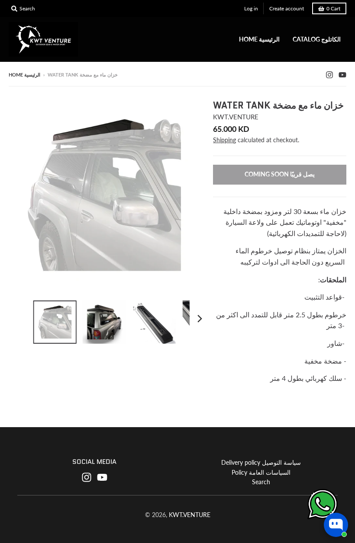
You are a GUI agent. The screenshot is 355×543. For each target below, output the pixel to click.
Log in (251, 8)
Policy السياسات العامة (261, 472)
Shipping (224, 140)
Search (261, 482)
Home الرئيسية (24, 74)
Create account (286, 8)
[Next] (199, 318)
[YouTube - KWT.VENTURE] (342, 74)
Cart (333, 8)
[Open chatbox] (336, 525)
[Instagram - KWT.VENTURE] (329, 74)
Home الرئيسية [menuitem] (259, 39)
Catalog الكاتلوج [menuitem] (317, 39)
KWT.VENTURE (235, 117)
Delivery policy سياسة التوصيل (261, 462)
